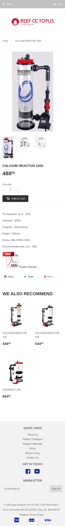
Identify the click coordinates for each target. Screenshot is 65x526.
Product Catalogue (32, 439)
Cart (59, 4)
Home (5, 41)
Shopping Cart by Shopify (31, 515)
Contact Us (32, 457)
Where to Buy (32, 453)
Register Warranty (32, 443)
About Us (33, 434)
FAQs (32, 448)
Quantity (6, 184)
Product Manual (27, 266)
